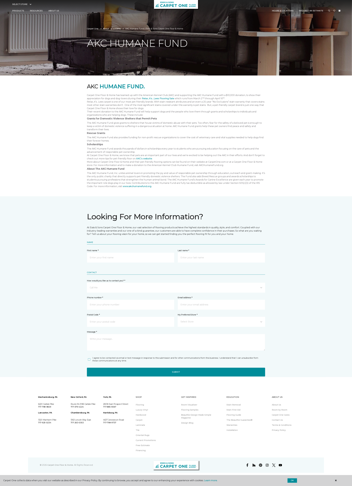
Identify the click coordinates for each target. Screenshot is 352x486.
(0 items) (339, 11)
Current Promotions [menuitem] (146, 440)
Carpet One (92, 28)
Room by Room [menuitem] (279, 410)
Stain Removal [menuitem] (233, 405)
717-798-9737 (109, 422)
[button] (329, 11)
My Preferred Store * (187, 315)
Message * (92, 332)
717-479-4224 (77, 407)
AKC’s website (144, 158)
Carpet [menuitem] (139, 420)
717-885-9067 (109, 407)
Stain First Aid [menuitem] (233, 410)
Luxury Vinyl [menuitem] (142, 410)
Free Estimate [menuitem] (143, 445)
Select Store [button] (20, 4)
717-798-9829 (44, 407)
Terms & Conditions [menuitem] (282, 425)
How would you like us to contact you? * (106, 281)
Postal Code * (93, 315)
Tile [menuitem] (137, 430)
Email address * (185, 298)
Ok (292, 480)
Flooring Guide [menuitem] (233, 415)
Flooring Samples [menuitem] (189, 410)
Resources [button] (36, 10)
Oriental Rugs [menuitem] (142, 435)
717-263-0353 (77, 422)
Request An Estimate (311, 10)
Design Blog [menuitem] (187, 423)
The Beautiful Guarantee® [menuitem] (239, 420)
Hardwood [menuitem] (141, 415)
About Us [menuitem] (276, 405)
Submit (176, 372)
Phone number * (95, 298)
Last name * (183, 250)
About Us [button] (53, 10)
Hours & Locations (283, 10)
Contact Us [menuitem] (277, 420)
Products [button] (18, 10)
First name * (93, 250)
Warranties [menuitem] (231, 425)
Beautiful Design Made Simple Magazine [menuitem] (196, 416)
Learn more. (210, 480)
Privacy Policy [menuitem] (279, 430)
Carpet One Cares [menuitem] (281, 415)
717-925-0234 (44, 422)
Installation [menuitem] (232, 430)
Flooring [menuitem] (140, 405)
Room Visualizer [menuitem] (189, 405)
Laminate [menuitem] (140, 425)
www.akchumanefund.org (137, 186)
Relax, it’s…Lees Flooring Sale (158, 98)
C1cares (117, 28)
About (106, 28)
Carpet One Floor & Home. (60, 465)
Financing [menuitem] (141, 450)
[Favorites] (334, 11)
